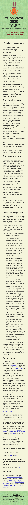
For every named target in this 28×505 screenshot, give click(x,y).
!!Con (16, 498)
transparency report (9, 50)
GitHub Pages (16, 495)
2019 (11, 455)
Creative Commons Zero (14, 477)
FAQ (21, 34)
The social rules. (7, 411)
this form (12, 433)
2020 (16, 455)
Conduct (17, 34)
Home (5, 32)
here (19, 467)
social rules (13, 365)
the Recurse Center (18, 368)
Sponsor (22, 32)
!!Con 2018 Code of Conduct (13, 480)
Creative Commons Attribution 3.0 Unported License (13, 486)
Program (10, 32)
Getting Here (10, 34)
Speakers (16, 32)
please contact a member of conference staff (14, 430)
